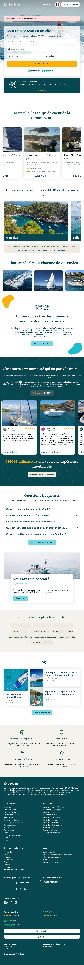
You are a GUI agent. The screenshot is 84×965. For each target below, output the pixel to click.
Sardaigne (22, 250)
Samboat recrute (11, 810)
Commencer (20, 598)
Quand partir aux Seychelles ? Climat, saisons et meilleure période (60, 675)
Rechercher (43, 63)
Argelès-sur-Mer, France (50, 452)
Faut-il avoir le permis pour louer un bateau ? (30, 521)
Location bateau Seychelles (62, 631)
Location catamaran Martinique (21, 637)
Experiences (9, 838)
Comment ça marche (52, 857)
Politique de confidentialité (54, 944)
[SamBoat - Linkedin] (15, 902)
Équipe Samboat (55, 678)
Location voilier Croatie (42, 626)
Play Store (24, 889)
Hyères (7, 857)
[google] (48, 911)
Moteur (15, 56)
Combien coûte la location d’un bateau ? (27, 515)
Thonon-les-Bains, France (12, 452)
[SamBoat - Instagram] (10, 902)
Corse (31, 250)
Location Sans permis (52, 825)
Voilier (51, 56)
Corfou (45, 246)
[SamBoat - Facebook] (6, 902)
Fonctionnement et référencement (58, 854)
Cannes (52, 250)
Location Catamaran (52, 817)
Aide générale (49, 852)
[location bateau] (12, 4)
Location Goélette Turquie (42, 642)
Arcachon (62, 250)
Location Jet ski (50, 820)
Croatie (7, 865)
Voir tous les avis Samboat (42, 474)
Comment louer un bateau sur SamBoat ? (28, 509)
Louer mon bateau (11, 815)
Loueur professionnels (13, 822)
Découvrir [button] (45, 4)
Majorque (36, 246)
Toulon (74, 246)
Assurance (8, 817)
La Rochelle (42, 250)
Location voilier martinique (21, 626)
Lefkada (64, 246)
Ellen (11, 700)
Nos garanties (10, 812)
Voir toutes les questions (42, 542)
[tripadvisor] (10, 920)
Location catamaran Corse (63, 626)
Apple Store (24, 882)
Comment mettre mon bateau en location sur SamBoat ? (36, 534)
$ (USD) (41, 936)
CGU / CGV (8, 946)
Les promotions (50, 830)
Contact (46, 859)
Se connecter (72, 4)
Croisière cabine (50, 827)
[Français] (57, 4)
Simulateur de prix (12, 820)
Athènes (55, 246)
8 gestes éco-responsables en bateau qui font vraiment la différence (60, 694)
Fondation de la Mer (12, 835)
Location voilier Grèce (67, 637)
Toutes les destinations (14, 870)
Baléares (7, 867)
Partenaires (48, 946)
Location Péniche (50, 822)
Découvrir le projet (42, 343)
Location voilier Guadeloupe (45, 637)
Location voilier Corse (19, 631)
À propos (8, 807)
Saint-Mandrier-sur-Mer (18, 246)
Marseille (22, 112)
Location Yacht (49, 812)
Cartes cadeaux (10, 825)
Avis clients (9, 830)
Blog (6, 840)
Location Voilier (50, 815)
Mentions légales (11, 944)
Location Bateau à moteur (54, 807)
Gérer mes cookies (51, 862)
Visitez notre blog (42, 712)
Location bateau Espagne (39, 631)
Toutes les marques (51, 833)
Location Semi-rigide (52, 810)
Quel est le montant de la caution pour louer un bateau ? (36, 527)
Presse (7, 833)
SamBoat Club (10, 827)
